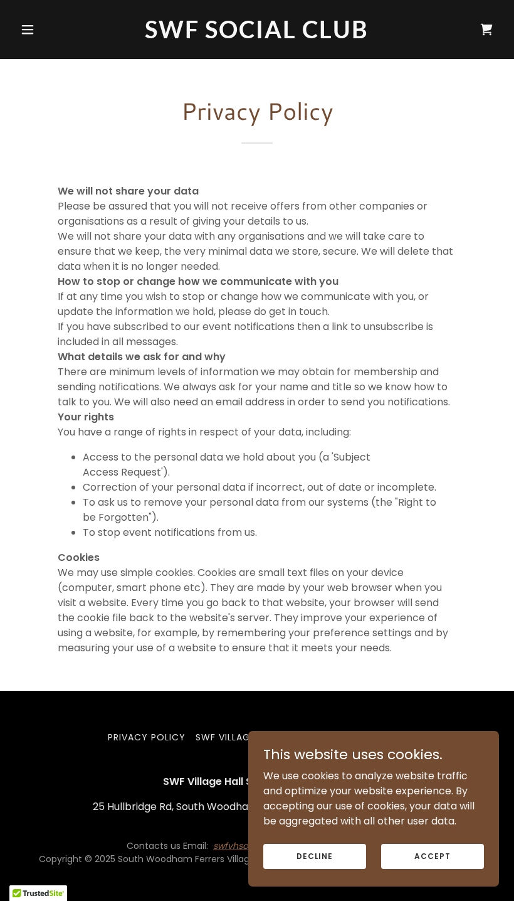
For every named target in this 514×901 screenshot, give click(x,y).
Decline (314, 855)
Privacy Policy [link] (147, 737)
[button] (51, 29)
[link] (257, 35)
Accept (432, 855)
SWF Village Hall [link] (238, 737)
